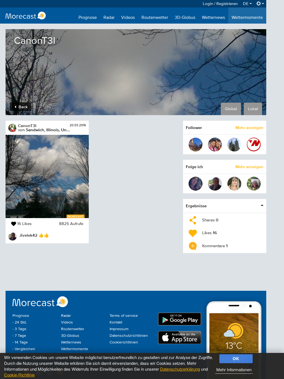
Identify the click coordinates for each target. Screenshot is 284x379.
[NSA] (254, 144)
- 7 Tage (19, 336)
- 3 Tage (19, 329)
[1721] (195, 144)
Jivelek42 (28, 235)
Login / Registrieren (220, 4)
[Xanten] (234, 144)
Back (22, 106)
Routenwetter (154, 18)
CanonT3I (27, 125)
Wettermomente (247, 18)
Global (231, 109)
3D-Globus (185, 18)
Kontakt (116, 322)
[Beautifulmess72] (195, 184)
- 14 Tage (20, 342)
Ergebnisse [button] (196, 205)
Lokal (253, 109)
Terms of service (124, 316)
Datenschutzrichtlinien (129, 336)
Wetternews (213, 18)
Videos (128, 18)
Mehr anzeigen (249, 127)
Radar (109, 18)
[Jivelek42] (215, 184)
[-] (254, 184)
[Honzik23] (215, 144)
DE (246, 4)
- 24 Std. (19, 322)
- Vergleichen (23, 349)
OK (236, 358)
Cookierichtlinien (124, 342)
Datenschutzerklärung (180, 369)
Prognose (87, 18)
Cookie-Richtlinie (19, 375)
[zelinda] (234, 184)
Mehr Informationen (234, 369)
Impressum (119, 329)
